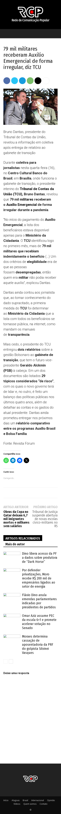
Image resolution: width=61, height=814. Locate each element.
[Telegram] (22, 80)
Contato (43, 803)
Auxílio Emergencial (21, 205)
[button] (5, 33)
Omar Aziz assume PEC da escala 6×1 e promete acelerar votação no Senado (39, 622)
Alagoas (15, 800)
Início (5, 800)
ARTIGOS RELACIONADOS (22, 538)
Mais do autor (15, 544)
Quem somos (29, 803)
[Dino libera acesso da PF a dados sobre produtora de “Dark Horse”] (11, 557)
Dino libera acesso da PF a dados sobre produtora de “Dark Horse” (39, 557)
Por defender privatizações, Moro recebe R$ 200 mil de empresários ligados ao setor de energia (38, 578)
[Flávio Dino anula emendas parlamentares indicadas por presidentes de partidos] (11, 599)
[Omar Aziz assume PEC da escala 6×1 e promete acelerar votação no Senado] (11, 619)
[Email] (38, 80)
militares (26, 199)
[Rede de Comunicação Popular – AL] (30, 14)
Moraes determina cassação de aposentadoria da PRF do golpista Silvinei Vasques (37, 644)
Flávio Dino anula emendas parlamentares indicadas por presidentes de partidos (39, 601)
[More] (45, 80)
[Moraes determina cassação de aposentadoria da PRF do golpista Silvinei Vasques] (11, 640)
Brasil (25, 800)
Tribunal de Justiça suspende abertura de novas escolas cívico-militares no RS (45, 519)
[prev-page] (5, 661)
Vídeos (17, 803)
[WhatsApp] (30, 80)
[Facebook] (6, 80)
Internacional (37, 800)
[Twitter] (14, 80)
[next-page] (11, 661)
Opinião (51, 800)
